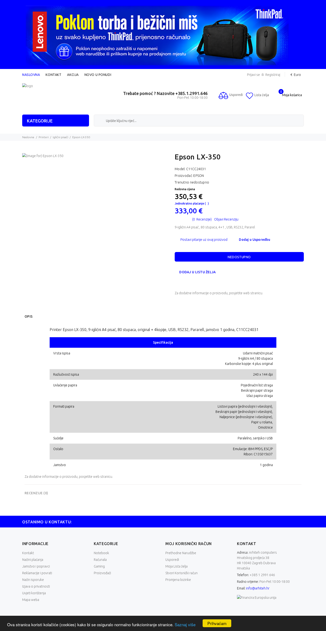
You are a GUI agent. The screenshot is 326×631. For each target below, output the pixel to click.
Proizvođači (102, 573)
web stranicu (252, 293)
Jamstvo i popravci (36, 566)
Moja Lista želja (176, 566)
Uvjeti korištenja (34, 593)
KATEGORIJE (40, 120)
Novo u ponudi (97, 75)
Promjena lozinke (178, 580)
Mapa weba (30, 600)
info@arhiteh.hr (257, 588)
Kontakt (53, 75)
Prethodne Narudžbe (180, 553)
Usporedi (172, 560)
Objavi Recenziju (226, 219)
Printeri (44, 137)
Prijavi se (253, 75)
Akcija (73, 75)
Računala (100, 560)
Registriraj (272, 75)
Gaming (99, 566)
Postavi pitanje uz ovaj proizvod (203, 240)
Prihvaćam (216, 623)
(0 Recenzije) (202, 219)
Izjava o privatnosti (36, 586)
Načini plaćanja (32, 560)
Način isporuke (33, 580)
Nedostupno (239, 257)
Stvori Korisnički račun (181, 573)
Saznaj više (185, 624)
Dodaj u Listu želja (197, 272)
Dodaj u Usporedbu (254, 240)
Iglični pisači (60, 137)
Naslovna (31, 75)
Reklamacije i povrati (37, 573)
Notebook (101, 553)
